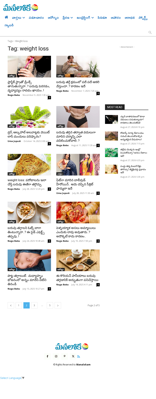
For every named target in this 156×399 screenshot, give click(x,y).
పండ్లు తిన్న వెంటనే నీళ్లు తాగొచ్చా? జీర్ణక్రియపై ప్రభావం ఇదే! (133, 169)
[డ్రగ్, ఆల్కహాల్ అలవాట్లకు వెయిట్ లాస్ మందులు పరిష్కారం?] (29, 117)
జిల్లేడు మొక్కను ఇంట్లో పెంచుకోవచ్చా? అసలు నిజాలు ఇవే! (133, 152)
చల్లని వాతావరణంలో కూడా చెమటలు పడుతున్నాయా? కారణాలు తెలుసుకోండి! (132, 119)
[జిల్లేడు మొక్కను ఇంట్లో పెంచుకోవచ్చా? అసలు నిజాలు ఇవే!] (111, 152)
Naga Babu (14, 95)
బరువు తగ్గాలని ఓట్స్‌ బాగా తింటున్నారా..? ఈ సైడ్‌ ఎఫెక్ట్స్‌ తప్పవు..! (26, 232)
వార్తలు (59, 173)
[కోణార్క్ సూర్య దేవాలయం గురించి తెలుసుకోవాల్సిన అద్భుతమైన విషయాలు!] (111, 136)
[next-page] (58, 305)
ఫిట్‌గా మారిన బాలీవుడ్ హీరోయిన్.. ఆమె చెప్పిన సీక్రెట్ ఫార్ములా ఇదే (74, 184)
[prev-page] (11, 305)
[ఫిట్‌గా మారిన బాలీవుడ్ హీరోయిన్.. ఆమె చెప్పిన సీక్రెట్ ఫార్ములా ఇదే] (78, 164)
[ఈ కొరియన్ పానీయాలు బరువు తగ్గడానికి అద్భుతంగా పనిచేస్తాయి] (78, 260)
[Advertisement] (127, 68)
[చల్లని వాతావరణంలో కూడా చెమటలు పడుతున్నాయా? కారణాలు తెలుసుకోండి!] (111, 119)
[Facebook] (47, 356)
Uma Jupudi (14, 141)
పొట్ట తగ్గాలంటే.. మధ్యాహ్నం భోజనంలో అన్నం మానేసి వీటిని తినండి (27, 280)
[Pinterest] (64, 356)
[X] (73, 356)
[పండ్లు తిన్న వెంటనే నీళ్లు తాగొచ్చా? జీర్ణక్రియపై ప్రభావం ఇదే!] (111, 169)
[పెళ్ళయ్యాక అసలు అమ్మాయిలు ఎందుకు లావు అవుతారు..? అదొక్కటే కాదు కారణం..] (78, 212)
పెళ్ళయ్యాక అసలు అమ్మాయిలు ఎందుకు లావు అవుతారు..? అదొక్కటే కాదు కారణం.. (76, 232)
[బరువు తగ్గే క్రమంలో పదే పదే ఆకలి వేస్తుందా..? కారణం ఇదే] (78, 66)
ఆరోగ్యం (12, 75)
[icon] (78, 356)
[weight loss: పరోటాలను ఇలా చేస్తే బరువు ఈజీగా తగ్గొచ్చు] (29, 164)
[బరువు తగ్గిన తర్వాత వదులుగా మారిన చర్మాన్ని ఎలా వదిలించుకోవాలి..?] (78, 117)
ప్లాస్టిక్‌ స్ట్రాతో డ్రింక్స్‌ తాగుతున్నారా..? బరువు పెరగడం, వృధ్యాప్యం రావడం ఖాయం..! (29, 86)
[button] (150, 33)
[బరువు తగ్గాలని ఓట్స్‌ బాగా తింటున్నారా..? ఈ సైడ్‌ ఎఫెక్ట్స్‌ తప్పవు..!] (29, 212)
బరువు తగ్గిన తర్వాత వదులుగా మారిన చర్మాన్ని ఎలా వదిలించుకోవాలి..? (76, 136)
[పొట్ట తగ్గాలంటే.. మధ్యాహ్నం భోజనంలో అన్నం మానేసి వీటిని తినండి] (29, 260)
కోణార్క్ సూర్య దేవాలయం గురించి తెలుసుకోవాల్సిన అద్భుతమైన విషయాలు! (132, 136)
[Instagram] (56, 356)
